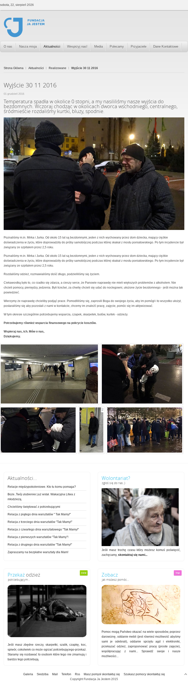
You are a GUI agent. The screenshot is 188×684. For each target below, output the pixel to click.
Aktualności (36, 68)
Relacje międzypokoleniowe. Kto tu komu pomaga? (42, 486)
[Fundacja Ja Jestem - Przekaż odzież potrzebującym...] (47, 636)
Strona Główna (14, 68)
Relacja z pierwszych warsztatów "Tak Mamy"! (38, 537)
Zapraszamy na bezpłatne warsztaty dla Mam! (38, 552)
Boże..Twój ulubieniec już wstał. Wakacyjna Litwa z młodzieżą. (41, 497)
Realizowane (57, 68)
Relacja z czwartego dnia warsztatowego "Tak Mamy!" (43, 529)
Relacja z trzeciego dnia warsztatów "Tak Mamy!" (40, 522)
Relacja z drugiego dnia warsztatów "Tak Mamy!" (40, 544)
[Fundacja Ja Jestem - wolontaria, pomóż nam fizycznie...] (140, 545)
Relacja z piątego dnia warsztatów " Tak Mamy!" (39, 514)
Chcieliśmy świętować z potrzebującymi (34, 506)
